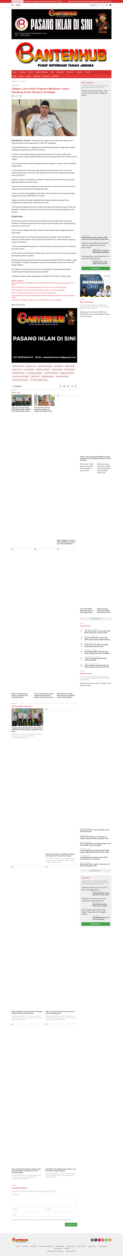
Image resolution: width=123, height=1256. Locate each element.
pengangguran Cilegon (34, 373)
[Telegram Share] (71, 386)
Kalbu (14, 76)
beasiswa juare (31, 366)
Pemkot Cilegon (69, 369)
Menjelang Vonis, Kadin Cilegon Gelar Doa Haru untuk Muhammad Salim (100, 262)
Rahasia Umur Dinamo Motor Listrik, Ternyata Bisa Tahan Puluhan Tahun (101, 905)
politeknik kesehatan (51, 373)
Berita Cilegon (70, 366)
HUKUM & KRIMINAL (42, 72)
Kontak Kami (58, 1248)
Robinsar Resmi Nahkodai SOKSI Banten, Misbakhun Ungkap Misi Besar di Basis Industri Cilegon (101, 251)
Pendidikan (55, 76)
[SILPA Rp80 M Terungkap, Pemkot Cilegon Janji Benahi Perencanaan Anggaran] (67, 620)
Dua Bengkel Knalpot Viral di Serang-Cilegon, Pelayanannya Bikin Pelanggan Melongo (96, 652)
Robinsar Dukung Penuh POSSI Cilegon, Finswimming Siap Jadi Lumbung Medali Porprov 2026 (104, 610)
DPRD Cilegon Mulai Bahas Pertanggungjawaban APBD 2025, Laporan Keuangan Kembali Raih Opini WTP (67, 1)
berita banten (58, 366)
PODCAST (88, 72)
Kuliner (21, 76)
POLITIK (30, 72)
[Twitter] (95, 1240)
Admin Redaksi (19, 95)
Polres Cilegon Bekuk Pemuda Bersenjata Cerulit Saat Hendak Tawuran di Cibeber (95, 844)
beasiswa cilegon (17, 366)
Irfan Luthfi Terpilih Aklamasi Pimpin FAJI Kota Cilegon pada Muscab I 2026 (86, 610)
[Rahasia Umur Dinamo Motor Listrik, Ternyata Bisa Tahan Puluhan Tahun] (95, 900)
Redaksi (66, 1248)
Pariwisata (45, 76)
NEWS (14, 72)
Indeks (18, 5)
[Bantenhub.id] (61, 54)
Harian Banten (70, 1246)
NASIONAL (22, 72)
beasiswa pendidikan (45, 366)
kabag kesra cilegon (42, 369)
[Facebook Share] (60, 386)
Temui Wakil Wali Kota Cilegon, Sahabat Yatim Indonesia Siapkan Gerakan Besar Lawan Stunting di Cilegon (43, 296)
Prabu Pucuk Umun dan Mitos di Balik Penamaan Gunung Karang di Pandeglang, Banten (96, 645)
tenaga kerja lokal (62, 376)
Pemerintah (15, 85)
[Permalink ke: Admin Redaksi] (13, 96)
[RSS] (109, 1240)
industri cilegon (29, 369)
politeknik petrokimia (67, 373)
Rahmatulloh (35, 376)
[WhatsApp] (106, 1240)
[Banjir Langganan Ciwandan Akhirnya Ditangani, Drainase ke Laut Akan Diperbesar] (67, 466)
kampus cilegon (57, 369)
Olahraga (36, 76)
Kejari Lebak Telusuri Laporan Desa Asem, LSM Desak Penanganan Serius (95, 865)
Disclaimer (33, 1246)
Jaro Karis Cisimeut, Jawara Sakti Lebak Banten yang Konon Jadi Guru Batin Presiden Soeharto (97, 632)
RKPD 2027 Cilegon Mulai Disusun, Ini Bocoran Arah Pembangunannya (34, 293)
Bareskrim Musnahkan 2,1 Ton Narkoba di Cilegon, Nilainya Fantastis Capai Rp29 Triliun (94, 837)
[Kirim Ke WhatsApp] (75, 386)
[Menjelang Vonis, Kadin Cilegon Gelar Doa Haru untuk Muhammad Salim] (95, 257)
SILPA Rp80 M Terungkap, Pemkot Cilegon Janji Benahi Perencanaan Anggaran (37, 300)
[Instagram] (102, 1240)
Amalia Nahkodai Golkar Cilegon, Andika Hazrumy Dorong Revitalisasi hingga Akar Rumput (94, 238)
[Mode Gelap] (110, 5)
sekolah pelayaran (48, 376)
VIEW (52, 72)
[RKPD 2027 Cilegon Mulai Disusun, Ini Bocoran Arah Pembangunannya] (22, 620)
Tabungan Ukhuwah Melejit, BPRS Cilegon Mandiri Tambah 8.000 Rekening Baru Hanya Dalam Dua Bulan (43, 284)
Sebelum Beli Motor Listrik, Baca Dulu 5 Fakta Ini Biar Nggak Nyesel (101, 894)
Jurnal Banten (59, 1246)
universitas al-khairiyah (19, 380)
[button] (107, 5)
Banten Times (81, 1246)
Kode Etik (25, 1246)
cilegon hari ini (17, 369)
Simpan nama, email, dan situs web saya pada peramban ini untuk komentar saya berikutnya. (42, 1220)
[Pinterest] (99, 1240)
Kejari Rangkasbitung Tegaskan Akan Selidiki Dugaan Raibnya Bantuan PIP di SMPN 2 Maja (94, 851)
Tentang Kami (102, 1246)
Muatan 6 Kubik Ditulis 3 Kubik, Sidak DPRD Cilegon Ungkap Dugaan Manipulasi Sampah (97, 638)
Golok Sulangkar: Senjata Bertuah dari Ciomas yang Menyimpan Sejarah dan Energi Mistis (96, 666)
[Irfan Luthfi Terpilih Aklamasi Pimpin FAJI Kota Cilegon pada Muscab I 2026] (87, 535)
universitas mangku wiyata (38, 380)
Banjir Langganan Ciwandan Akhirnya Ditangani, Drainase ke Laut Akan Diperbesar (38, 290)
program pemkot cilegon (20, 376)
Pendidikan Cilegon (18, 373)
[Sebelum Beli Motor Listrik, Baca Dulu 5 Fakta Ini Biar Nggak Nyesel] (95, 888)
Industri (28, 76)
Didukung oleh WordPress (55, 1251)
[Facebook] (92, 1240)
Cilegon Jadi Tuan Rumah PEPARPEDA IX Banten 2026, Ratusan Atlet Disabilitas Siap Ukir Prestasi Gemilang (95, 458)
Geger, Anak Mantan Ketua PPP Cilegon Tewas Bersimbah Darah (94, 830)
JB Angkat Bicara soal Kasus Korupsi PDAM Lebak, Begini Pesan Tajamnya (94, 858)
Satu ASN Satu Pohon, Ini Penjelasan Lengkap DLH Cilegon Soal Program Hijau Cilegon (39, 287)
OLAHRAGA (70, 72)
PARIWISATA (60, 72)
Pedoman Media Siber (46, 1246)
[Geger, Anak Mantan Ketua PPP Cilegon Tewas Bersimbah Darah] (95, 754)
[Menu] (13, 5)
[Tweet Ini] (64, 386)
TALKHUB (79, 72)
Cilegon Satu (92, 1246)
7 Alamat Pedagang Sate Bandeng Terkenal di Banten (95, 659)
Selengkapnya (95, 268)
